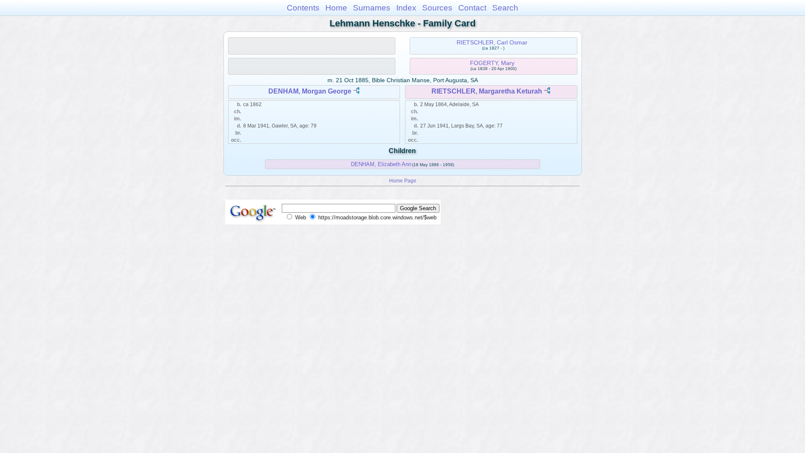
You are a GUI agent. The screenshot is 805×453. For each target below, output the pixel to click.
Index (406, 7)
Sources (437, 7)
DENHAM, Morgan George (309, 91)
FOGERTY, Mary (492, 63)
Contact (472, 7)
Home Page (402, 180)
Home (336, 7)
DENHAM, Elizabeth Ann (381, 164)
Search (505, 7)
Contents (303, 7)
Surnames (371, 7)
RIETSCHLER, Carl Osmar (492, 42)
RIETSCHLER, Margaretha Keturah (486, 91)
